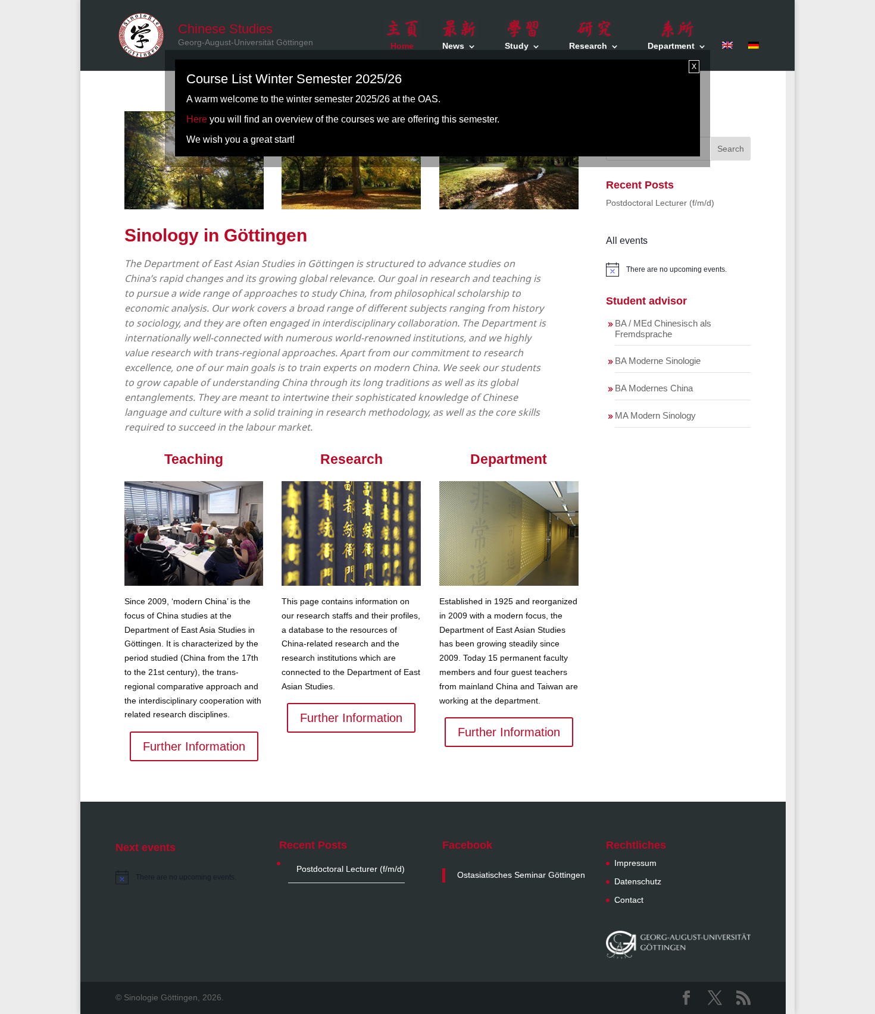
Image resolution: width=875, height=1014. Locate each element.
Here (196, 119)
